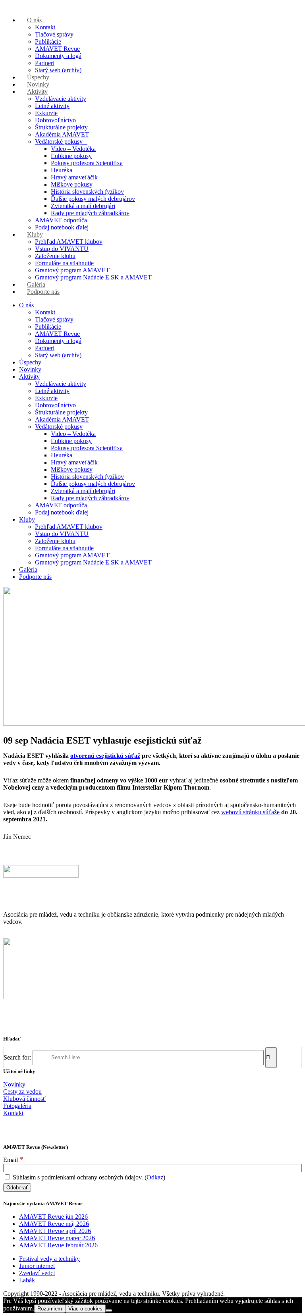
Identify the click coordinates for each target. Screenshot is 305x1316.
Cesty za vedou (22, 1091)
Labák (27, 1280)
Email (13, 1159)
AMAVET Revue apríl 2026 (55, 1230)
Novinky (14, 1084)
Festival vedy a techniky (49, 1258)
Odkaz (155, 1177)
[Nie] (109, 1310)
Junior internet (37, 1265)
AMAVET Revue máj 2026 (54, 1223)
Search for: (17, 1057)
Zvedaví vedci (37, 1273)
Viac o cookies (85, 1309)
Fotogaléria (17, 1105)
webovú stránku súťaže (250, 812)
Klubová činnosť (24, 1098)
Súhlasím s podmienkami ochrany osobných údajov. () (88, 1177)
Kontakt (13, 1113)
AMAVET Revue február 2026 (58, 1245)
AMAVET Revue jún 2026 (53, 1216)
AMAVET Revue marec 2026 (57, 1238)
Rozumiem (49, 1309)
